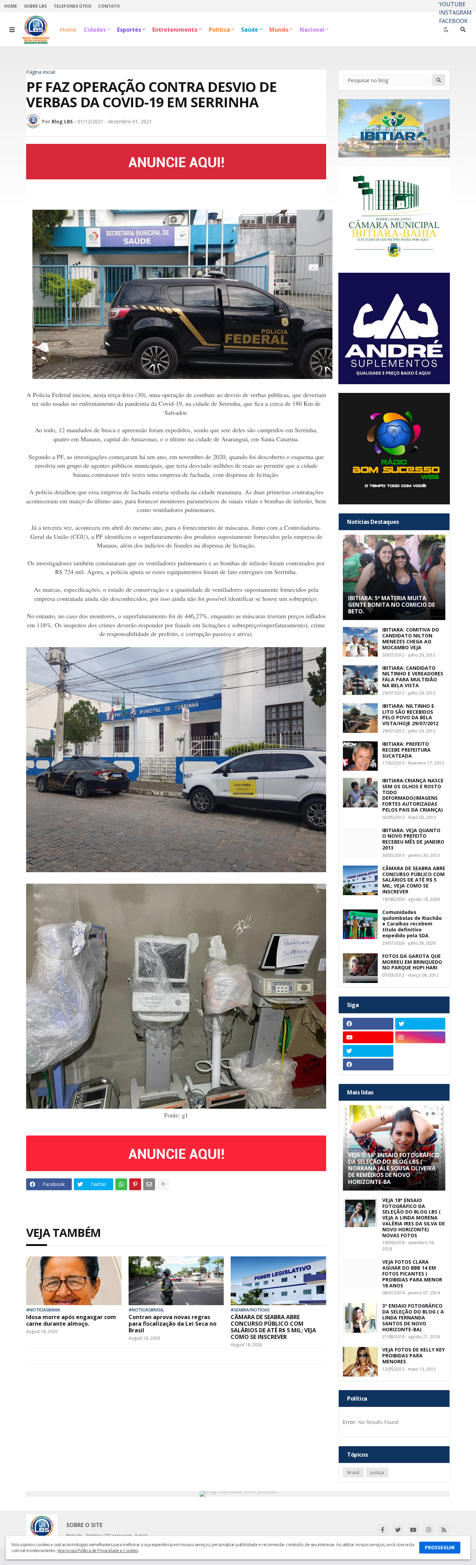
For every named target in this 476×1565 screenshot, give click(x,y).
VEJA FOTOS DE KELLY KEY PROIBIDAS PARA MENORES (413, 1355)
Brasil (353, 1472)
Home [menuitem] (68, 29)
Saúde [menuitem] (249, 29)
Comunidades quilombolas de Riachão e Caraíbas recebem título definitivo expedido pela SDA (412, 924)
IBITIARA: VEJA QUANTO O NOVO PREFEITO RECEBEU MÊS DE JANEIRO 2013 (413, 839)
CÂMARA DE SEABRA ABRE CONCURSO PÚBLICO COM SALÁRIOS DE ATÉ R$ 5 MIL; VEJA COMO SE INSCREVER (273, 1327)
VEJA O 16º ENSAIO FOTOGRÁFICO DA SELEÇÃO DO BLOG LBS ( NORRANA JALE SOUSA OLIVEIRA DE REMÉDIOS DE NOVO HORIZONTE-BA (393, 1168)
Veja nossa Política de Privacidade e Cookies (97, 1551)
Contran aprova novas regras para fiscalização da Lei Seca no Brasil (172, 1324)
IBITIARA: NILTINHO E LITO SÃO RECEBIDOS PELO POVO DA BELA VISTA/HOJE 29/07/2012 (410, 715)
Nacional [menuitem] (312, 29)
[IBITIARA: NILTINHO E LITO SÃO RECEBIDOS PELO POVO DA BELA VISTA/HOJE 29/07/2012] (360, 718)
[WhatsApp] (121, 1184)
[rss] (444, 1530)
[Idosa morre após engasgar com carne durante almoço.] (74, 1280)
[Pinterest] (135, 1184)
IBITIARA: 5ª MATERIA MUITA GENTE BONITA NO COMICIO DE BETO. (391, 605)
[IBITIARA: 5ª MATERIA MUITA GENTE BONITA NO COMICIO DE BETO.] (394, 577)
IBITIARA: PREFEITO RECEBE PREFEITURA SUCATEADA (406, 750)
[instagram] (420, 1037)
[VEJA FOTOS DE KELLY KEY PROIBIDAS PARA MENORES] (360, 1362)
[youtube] (368, 1037)
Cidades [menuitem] (95, 29)
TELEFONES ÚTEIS (72, 6)
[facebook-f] (383, 1530)
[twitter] (420, 1024)
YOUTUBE (452, 4)
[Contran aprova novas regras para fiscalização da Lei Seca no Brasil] (176, 1280)
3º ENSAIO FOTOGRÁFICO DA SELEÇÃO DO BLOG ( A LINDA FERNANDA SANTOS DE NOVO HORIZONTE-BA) (413, 1317)
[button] (12, 30)
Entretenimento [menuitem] (175, 29)
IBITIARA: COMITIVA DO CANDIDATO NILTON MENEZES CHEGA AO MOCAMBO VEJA (410, 638)
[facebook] (368, 1024)
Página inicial (40, 72)
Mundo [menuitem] (279, 29)
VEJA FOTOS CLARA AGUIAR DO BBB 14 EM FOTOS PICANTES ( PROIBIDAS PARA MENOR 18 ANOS (412, 1273)
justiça (377, 1472)
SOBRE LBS (35, 6)
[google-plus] (420, 1051)
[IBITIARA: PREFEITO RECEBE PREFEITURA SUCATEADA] (360, 756)
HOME (10, 6)
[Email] (149, 1184)
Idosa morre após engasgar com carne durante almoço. (71, 1320)
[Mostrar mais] (163, 1184)
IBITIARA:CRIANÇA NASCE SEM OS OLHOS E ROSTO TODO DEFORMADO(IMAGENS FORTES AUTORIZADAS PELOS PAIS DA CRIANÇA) (413, 795)
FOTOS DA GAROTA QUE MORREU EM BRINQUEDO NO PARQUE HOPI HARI (412, 962)
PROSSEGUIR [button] (440, 1547)
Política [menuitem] (219, 29)
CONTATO (109, 6)
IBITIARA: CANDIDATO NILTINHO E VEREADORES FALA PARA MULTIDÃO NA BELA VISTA (412, 677)
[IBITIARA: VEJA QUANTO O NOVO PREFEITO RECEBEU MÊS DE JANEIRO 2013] (360, 842)
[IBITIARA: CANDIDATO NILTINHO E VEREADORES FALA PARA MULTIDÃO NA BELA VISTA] (360, 680)
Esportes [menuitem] (129, 29)
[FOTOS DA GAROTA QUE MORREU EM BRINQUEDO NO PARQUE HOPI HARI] (360, 968)
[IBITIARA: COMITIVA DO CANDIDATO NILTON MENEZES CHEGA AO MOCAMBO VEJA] (360, 642)
